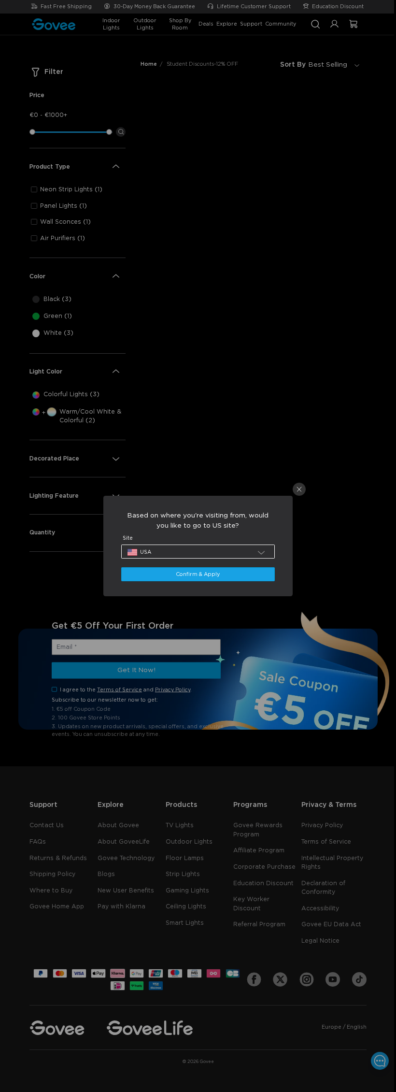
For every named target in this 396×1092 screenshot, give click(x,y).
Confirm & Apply (195, 574)
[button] (195, 552)
